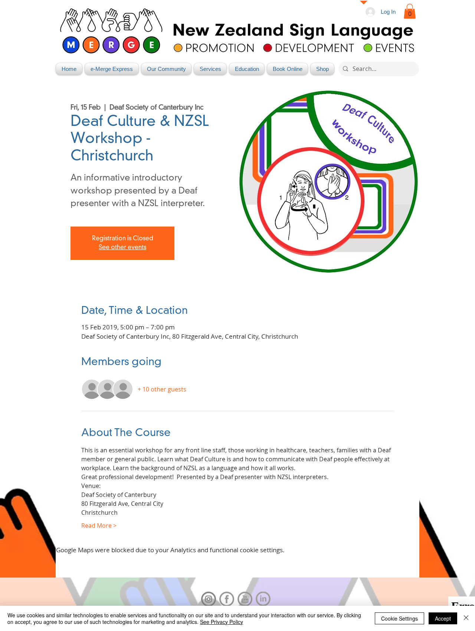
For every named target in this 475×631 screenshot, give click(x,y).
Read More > (99, 525)
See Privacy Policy (221, 621)
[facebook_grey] (226, 599)
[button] (409, 11)
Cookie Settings (399, 618)
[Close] (466, 618)
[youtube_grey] (245, 599)
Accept (443, 618)
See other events (122, 248)
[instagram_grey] (208, 599)
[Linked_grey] (263, 599)
